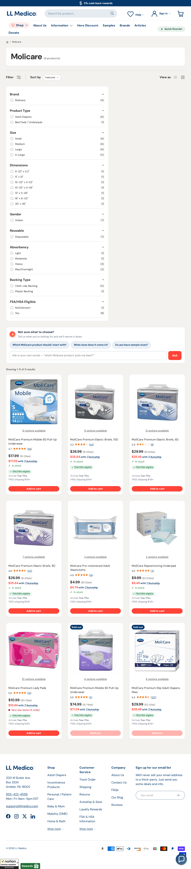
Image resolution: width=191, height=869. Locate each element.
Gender (15, 214)
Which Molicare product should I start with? (39, 344)
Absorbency (19, 247)
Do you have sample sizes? (131, 344)
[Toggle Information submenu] (71, 25)
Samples (109, 25)
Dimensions (19, 165)
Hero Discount (87, 25)
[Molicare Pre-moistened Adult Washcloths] (95, 528)
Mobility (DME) (57, 814)
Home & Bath (56, 821)
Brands (125, 25)
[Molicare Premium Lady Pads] (33, 650)
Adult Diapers (56, 775)
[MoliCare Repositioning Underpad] (157, 528)
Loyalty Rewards (90, 809)
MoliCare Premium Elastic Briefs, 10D (94, 439)
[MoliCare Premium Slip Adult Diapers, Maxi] (157, 650)
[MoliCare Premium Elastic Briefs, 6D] (157, 401)
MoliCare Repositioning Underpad (154, 566)
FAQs (114, 790)
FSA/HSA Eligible (23, 302)
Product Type (20, 111)
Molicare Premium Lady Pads (27, 688)
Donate (14, 33)
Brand (14, 94)
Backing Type (20, 280)
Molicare (16, 41)
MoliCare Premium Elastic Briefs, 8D (31, 566)
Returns (84, 794)
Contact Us (119, 782)
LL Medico (20, 848)
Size (13, 133)
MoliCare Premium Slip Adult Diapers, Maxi (156, 690)
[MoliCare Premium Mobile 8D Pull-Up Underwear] (95, 650)
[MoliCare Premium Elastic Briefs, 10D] (95, 401)
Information (59, 25)
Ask (175, 355)
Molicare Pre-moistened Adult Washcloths (90, 568)
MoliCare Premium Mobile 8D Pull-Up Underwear (94, 690)
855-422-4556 (17, 794)
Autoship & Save (90, 802)
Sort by (35, 77)
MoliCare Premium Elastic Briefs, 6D (155, 439)
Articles (140, 25)
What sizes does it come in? (91, 344)
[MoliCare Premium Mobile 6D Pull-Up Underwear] (33, 401)
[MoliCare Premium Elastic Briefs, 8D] (33, 528)
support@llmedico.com (22, 806)
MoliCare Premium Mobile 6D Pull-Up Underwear (32, 442)
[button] (9, 864)
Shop (20, 25)
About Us (40, 25)
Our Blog (117, 797)
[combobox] (81, 13)
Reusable (17, 231)
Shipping (85, 787)
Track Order (87, 779)
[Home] (7, 42)
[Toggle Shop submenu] (26, 25)
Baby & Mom (56, 806)
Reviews (117, 805)
